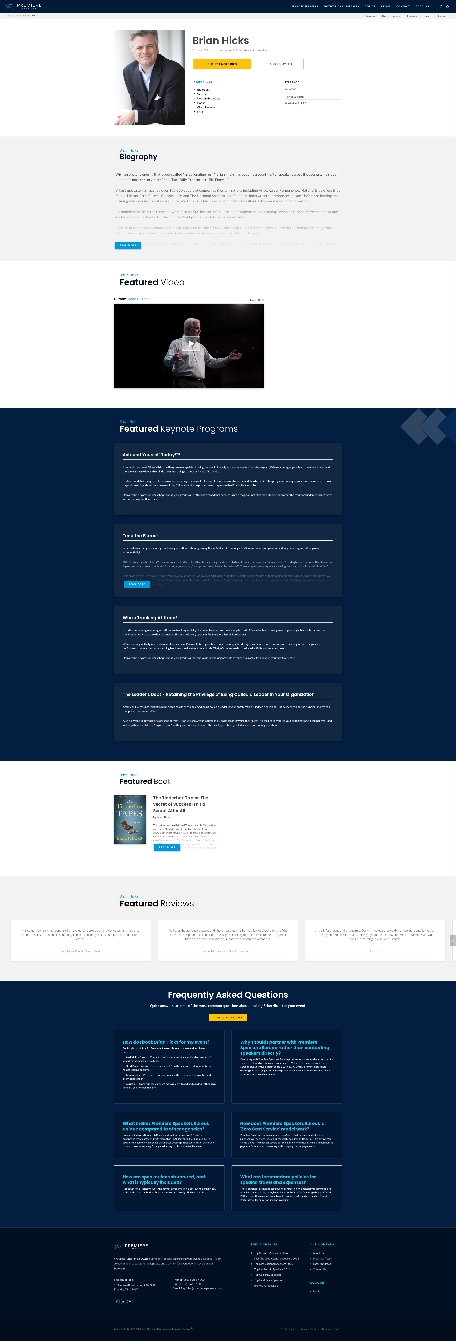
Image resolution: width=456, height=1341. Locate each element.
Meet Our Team (322, 1258)
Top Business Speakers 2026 (271, 1253)
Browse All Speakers (266, 1285)
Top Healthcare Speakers (269, 1280)
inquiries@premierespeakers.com (201, 1288)
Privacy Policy (288, 1328)
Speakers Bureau (15, 15)
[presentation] (453, 940)
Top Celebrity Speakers (267, 1274)
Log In (316, 1291)
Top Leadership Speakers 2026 (272, 1269)
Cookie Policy (308, 1328)
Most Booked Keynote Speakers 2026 (276, 1258)
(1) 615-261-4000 (193, 1279)
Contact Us (319, 1269)
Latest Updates (322, 1263)
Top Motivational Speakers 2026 (273, 1263)
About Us (318, 1253)
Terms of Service (331, 1328)
